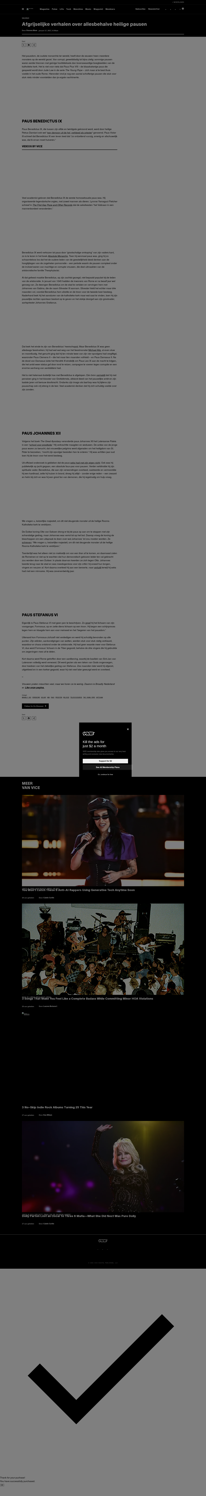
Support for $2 (105, 761)
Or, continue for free (105, 774)
